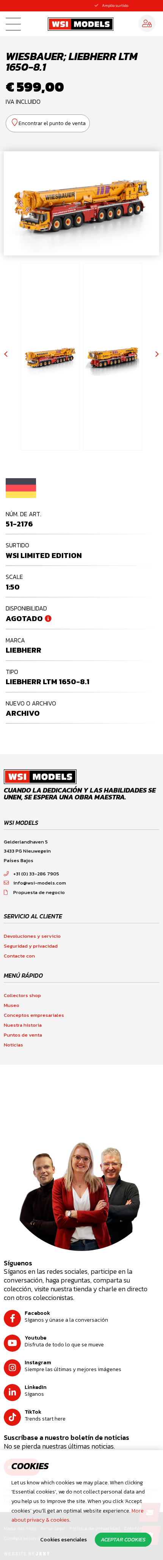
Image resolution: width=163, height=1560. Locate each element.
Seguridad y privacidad (31, 946)
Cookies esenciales (63, 1540)
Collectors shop (22, 995)
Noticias (13, 1044)
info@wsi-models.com (39, 882)
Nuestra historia (23, 1025)
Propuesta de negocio (39, 892)
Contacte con (19, 955)
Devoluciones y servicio (32, 936)
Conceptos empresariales (34, 1015)
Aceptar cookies (123, 1540)
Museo (11, 1005)
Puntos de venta (23, 1034)
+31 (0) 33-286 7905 (36, 873)
